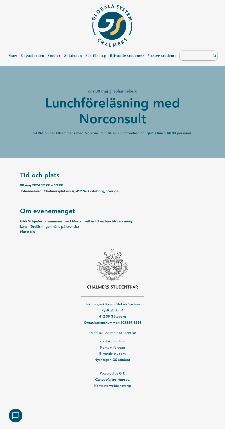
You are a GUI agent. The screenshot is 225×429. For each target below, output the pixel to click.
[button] (15, 415)
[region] (112, 397)
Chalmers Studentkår (119, 333)
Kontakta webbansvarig (112, 386)
